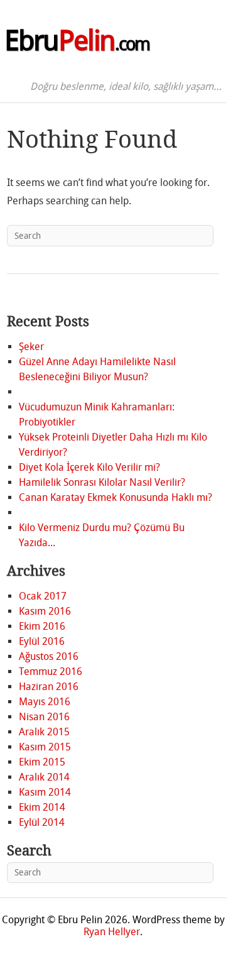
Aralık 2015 (44, 732)
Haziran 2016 (48, 687)
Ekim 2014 (42, 807)
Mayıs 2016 (44, 702)
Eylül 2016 (42, 641)
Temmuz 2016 (50, 671)
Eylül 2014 (42, 822)
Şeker (31, 347)
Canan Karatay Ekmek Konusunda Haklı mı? (115, 497)
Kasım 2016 (45, 611)
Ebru (76, 41)
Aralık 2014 (44, 777)
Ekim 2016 (42, 626)
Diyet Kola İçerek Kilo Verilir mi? (89, 467)
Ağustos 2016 (48, 656)
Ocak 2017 (43, 596)
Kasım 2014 (45, 792)
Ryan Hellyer (111, 932)
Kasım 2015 (45, 747)
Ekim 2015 (42, 762)
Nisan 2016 (44, 717)
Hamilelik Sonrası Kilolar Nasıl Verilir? (102, 482)
